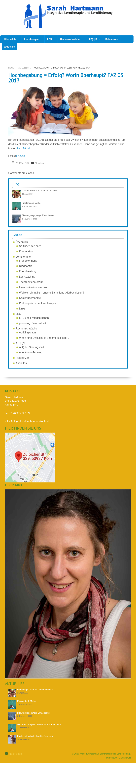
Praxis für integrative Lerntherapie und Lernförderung (104, 754)
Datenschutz (125, 758)
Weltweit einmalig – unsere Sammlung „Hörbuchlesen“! (51, 292)
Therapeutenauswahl (31, 282)
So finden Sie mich (30, 246)
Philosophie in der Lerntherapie (37, 303)
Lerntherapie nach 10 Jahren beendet (39, 190)
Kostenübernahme (30, 298)
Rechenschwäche (70, 39)
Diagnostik (25, 266)
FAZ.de (20, 155)
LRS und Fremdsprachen (34, 317)
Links (22, 308)
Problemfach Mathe (31, 203)
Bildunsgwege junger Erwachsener (38, 215)
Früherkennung (28, 260)
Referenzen (111, 39)
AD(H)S (93, 39)
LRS (49, 39)
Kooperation (26, 251)
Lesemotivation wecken (33, 287)
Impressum (111, 758)
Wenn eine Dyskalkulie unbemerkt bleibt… (44, 337)
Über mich (10, 39)
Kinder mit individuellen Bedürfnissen (35, 736)
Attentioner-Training (30, 352)
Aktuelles (9, 46)
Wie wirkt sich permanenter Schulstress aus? (39, 724)
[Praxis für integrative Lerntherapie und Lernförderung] (68, 15)
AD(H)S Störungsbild (31, 347)
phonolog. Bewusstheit (32, 323)
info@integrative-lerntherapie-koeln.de (27, 421)
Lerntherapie (31, 39)
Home (11, 68)
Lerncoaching (27, 276)
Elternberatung (27, 271)
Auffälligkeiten (27, 332)
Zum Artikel (23, 148)
